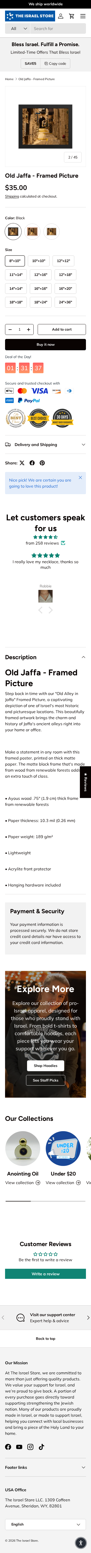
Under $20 (63, 1173)
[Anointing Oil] (22, 1148)
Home (9, 79)
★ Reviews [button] (85, 782)
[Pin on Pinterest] (42, 463)
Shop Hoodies (45, 1065)
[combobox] (45, 28)
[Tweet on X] (22, 463)
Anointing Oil (22, 1173)
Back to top (45, 1338)
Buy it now (46, 344)
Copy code (57, 63)
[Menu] (82, 16)
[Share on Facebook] (32, 463)
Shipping (12, 196)
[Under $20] (63, 1148)
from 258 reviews (42, 543)
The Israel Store (27, 1540)
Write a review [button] (46, 1273)
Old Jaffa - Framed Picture (36, 79)
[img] (45, 537)
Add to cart (62, 329)
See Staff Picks (45, 1080)
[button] (71, 16)
